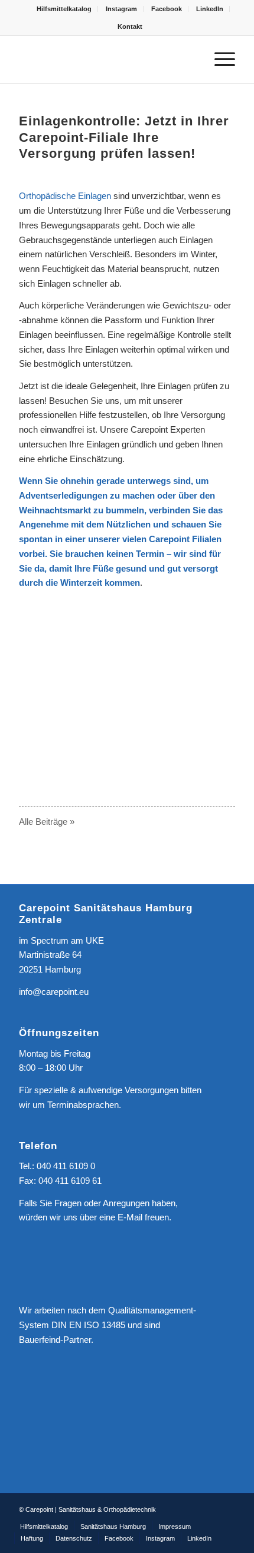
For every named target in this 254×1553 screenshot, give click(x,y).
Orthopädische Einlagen (65, 196)
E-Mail (130, 1217)
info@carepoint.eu (54, 992)
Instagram (121, 8)
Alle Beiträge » (46, 822)
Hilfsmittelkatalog (64, 8)
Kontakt (130, 26)
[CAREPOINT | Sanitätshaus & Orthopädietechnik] (105, 59)
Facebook (166, 8)
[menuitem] (64, 9)
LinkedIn (209, 8)
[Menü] (219, 59)
